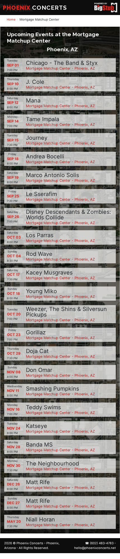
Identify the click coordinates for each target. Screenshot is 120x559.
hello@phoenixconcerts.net (95, 548)
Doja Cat (37, 351)
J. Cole (35, 82)
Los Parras (39, 235)
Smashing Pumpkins (52, 388)
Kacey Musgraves (49, 272)
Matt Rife (38, 482)
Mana (33, 100)
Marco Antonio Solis (52, 175)
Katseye (36, 426)
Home (11, 19)
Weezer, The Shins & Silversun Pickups (66, 312)
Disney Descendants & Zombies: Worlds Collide (68, 215)
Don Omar (39, 370)
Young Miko (41, 291)
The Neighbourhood (52, 463)
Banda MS (39, 444)
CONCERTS (35, 7)
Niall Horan (40, 519)
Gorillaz (36, 332)
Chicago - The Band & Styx (62, 63)
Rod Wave (39, 254)
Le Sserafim (41, 194)
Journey (36, 137)
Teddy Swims (43, 407)
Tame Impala (42, 119)
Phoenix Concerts (29, 543)
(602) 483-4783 (102, 543)
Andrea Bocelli (45, 156)
